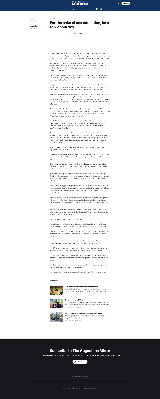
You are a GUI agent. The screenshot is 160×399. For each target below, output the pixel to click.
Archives (52, 18)
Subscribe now (81, 362)
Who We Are (58, 9)
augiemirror (34, 26)
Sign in (118, 3)
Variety (72, 9)
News (65, 9)
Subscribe (126, 3)
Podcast (91, 9)
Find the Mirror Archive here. (80, 376)
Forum (78, 9)
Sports (84, 9)
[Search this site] (31, 3)
